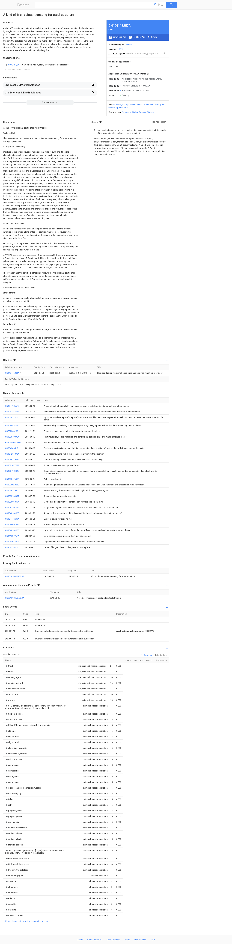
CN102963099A (12, 502)
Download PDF (119, 37)
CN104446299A (12, 519)
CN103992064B (12, 485)
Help (153, 939)
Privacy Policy (140, 939)
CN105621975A (12, 459)
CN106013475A (12, 417)
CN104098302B (12, 513)
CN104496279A (12, 541)
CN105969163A (12, 524)
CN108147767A (12, 465)
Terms (127, 939)
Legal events (130, 104)
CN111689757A (12, 536)
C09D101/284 (14, 65)
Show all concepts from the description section (26, 921)
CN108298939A (12, 496)
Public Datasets (113, 939)
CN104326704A (12, 411)
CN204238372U (12, 547)
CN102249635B (12, 479)
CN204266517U (12, 448)
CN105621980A (12, 490)
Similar (154, 37)
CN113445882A (12, 373)
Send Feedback (94, 939)
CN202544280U (12, 431)
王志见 (120, 49)
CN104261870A (12, 454)
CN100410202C (12, 471)
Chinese (128, 44)
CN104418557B (12, 406)
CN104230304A (12, 507)
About (80, 939)
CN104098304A (12, 425)
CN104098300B (12, 530)
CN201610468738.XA (14, 576)
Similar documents (145, 104)
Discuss (150, 112)
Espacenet (126, 112)
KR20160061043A (13, 442)
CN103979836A (12, 437)
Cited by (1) (118, 104)
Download (148, 655)
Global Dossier (139, 112)
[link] (36, 64)
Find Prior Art (138, 37)
